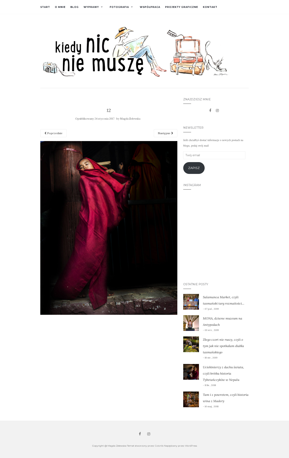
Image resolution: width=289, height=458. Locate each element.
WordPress (191, 445)
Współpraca (150, 7)
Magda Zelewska (130, 118)
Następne (164, 133)
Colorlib (159, 445)
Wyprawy (91, 7)
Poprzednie (54, 133)
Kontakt (210, 7)
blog (74, 7)
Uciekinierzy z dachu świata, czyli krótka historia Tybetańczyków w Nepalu (223, 373)
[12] (108, 227)
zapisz (194, 168)
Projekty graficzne (181, 7)
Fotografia (119, 7)
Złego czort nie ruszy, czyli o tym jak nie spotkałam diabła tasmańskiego (223, 346)
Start (45, 7)
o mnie (60, 7)
